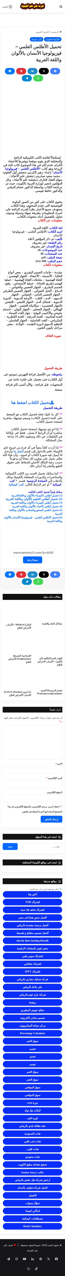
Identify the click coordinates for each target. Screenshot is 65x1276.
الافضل (32, 1195)
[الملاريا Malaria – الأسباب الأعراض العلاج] (17, 612)
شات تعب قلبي (32, 1141)
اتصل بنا (19, 451)
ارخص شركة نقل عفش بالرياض (32, 1180)
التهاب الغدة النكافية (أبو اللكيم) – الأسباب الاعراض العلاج (49, 661)
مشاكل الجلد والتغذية (52, 623)
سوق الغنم (32, 1041)
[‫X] (44, 71)
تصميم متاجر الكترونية (32, 1017)
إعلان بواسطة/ (44, 889)
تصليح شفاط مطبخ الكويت (32, 1164)
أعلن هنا (32, 894)
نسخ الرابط (32, 559)
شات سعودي (32, 1156)
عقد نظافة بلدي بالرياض (32, 1125)
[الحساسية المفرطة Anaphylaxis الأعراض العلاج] (17, 642)
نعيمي (32, 1048)
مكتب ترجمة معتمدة (32, 1172)
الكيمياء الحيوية (42, 32)
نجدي (33, 1056)
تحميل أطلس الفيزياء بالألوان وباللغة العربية (34, 502)
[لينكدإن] (33, 71)
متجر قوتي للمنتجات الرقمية (32, 948)
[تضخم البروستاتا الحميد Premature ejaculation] (48, 678)
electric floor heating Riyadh (32, 940)
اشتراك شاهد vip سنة (32, 909)
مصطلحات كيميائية (32, 1218)
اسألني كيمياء (32, 1210)
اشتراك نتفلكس (32, 963)
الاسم (59, 763)
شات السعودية (32, 1133)
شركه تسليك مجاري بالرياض (32, 979)
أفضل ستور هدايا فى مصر (32, 917)
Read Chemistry (32, 1226)
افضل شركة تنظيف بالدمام (33, 1187)
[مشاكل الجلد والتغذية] (48, 611)
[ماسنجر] (10, 71)
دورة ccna (32, 1102)
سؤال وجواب (32, 1203)
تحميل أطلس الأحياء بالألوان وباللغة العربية (35, 506)
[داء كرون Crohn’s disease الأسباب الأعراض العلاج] (17, 679)
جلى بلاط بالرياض (32, 987)
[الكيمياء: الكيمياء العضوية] (32, 6)
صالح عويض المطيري (32, 1010)
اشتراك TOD (32, 902)
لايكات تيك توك (32, 1110)
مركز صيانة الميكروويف (32, 1025)
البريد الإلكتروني (54, 778)
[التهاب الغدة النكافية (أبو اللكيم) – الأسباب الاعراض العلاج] (48, 644)
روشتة (32, 1002)
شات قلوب (32, 1149)
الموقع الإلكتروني (54, 792)
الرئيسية (55, 32)
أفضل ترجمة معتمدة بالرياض (32, 925)
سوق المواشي (32, 1087)
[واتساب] (38, 78)
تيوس (33, 1064)
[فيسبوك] (55, 71)
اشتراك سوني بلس (32, 956)
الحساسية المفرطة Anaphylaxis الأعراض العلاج (19, 658)
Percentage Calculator (32, 1033)
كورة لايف (32, 1118)
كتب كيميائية (16, 484)
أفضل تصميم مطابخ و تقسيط (32, 932)
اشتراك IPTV (32, 971)
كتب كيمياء (37, 39)
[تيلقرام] (27, 78)
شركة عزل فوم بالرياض (32, 994)
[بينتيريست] (21, 71)
